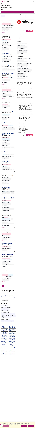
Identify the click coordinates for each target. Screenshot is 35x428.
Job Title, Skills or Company (5, 3)
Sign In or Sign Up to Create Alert (9, 296)
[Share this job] (23, 31)
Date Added (27, 14)
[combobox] (17, 5)
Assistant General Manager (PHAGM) (8, 197)
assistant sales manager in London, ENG (8, 316)
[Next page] (14, 286)
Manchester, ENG (5, 309)
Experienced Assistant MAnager (7, 20)
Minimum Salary (22, 14)
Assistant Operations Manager (7, 243)
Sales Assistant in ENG (6, 312)
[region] (17, 425)
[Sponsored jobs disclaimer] (33, 17)
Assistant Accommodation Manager (8, 73)
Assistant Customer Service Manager (8, 35)
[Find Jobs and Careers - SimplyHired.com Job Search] (5, 1)
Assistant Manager (5, 151)
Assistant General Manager (6, 122)
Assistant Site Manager (5, 53)
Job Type (14, 14)
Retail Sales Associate (6, 307)
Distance (9, 14)
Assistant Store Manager (6, 317)
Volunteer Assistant (5, 319)
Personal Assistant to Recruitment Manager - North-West (7, 255)
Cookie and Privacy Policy (5, 300)
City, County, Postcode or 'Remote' (6, 7)
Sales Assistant (4, 305)
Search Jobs (17, 12)
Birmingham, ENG (5, 310)
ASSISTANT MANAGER (5, 101)
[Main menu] (33, 1)
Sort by (2, 14)
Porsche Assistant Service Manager (7, 111)
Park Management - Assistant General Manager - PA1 (8, 134)
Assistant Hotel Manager (6, 270)
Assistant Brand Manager (6, 161)
